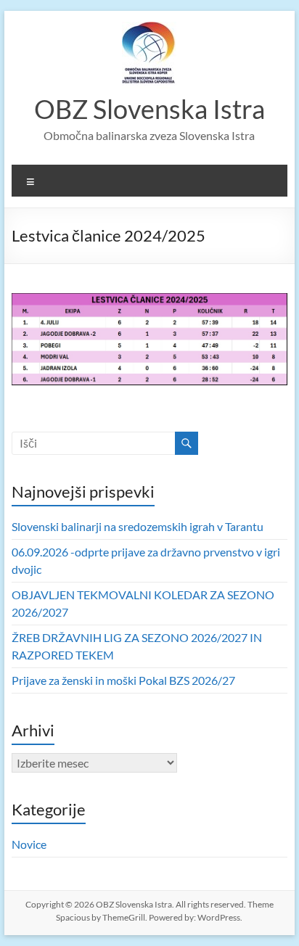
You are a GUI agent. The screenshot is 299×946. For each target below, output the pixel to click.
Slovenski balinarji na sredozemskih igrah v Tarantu (137, 526)
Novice (29, 844)
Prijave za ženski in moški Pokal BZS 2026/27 (123, 680)
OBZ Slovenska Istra (149, 109)
